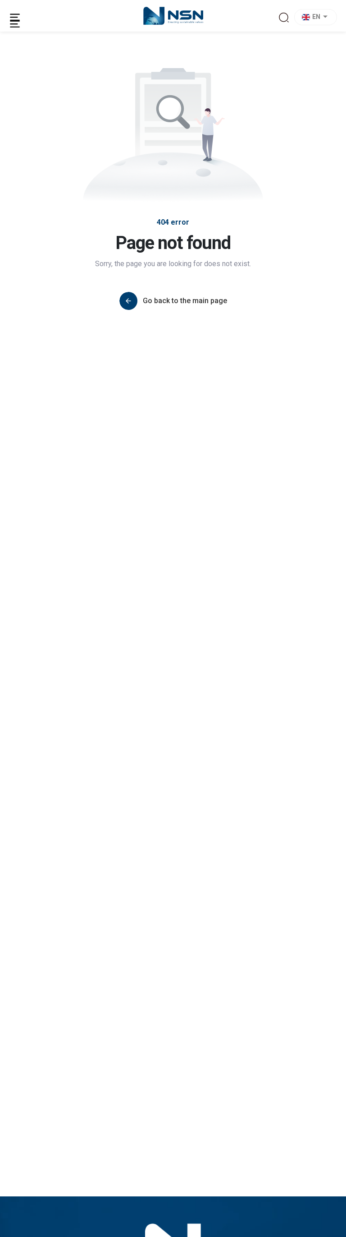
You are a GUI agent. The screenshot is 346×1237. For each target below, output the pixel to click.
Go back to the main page (185, 300)
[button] (317, 17)
